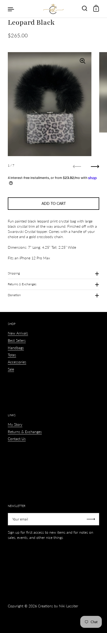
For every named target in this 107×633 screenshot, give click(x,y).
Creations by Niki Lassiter (58, 606)
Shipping (14, 273)
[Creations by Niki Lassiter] (53, 9)
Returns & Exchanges (22, 284)
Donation (14, 295)
